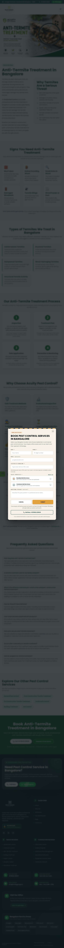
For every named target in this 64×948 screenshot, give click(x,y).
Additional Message (19, 489)
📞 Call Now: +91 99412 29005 (32, 512)
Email (15, 456)
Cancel (21, 502)
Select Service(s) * (16, 474)
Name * (12, 449)
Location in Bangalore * (18, 463)
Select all (50, 474)
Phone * (35, 449)
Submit (43, 502)
